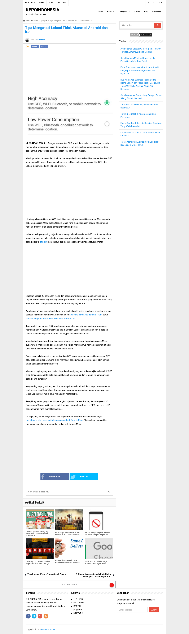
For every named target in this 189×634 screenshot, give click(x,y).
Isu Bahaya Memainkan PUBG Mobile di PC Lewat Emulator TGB (67, 535)
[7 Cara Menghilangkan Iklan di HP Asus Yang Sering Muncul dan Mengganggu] (99, 519)
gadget (44, 46)
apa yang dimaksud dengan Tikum (85, 314)
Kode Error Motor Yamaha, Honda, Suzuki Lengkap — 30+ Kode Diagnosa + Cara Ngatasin (139, 70)
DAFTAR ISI (79, 613)
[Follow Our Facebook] (148, 3)
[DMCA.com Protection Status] (141, 34)
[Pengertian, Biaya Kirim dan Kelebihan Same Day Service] (69, 548)
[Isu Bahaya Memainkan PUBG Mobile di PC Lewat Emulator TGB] (69, 519)
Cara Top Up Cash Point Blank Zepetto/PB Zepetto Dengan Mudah (38, 563)
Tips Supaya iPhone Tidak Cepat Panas (46, 574)
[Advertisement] (69, 70)
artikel (35, 46)
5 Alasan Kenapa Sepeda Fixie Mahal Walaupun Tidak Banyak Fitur (93, 575)
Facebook (54, 476)
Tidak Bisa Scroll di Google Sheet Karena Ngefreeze (96, 562)
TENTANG (78, 599)
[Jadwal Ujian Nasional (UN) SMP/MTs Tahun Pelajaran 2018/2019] (40, 519)
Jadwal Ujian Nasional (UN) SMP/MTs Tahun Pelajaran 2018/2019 (37, 534)
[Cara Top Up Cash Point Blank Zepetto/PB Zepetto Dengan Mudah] (40, 548)
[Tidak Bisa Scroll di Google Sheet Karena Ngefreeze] (99, 548)
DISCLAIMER (79, 602)
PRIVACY (78, 610)
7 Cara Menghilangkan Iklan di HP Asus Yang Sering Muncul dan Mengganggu (97, 535)
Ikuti (161, 3)
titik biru (43, 242)
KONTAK (77, 606)
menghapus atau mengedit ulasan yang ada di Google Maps (55, 420)
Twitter (84, 476)
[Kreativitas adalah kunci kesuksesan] (162, 629)
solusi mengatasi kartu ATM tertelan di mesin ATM (50, 318)
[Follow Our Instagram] (153, 3)
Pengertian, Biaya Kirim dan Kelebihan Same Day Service (67, 561)
